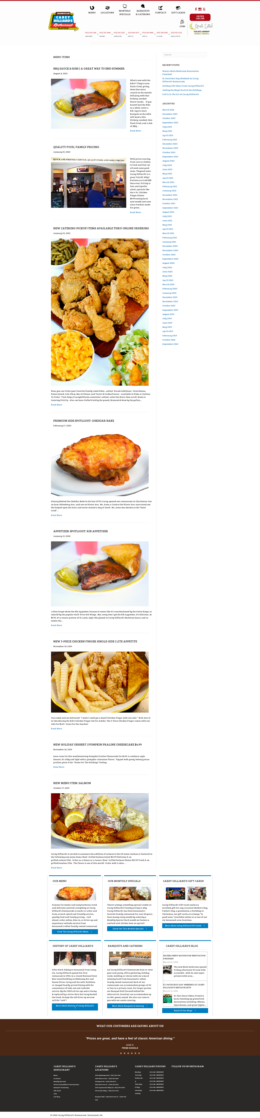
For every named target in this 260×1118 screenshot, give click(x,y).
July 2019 (167, 318)
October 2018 (168, 339)
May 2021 (167, 224)
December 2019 (169, 297)
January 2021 (169, 241)
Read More (135, 130)
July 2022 (167, 165)
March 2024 (168, 109)
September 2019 (170, 309)
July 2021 (167, 216)
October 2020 (168, 254)
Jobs (182, 26)
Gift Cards (178, 12)
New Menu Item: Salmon (72, 783)
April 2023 (167, 135)
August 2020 (168, 263)
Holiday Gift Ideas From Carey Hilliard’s (183, 85)
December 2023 (170, 113)
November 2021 (170, 199)
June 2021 (167, 220)
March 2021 (168, 233)
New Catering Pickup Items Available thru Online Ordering (101, 228)
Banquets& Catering (143, 12)
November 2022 (170, 147)
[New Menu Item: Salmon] (100, 820)
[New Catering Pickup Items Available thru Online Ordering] (100, 311)
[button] (121, 1053)
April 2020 (167, 280)
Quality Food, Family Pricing (76, 147)
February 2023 (169, 139)
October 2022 (168, 152)
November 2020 (170, 250)
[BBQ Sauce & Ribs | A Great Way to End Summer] (88, 103)
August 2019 (168, 314)
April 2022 (167, 177)
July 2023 (167, 126)
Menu (92, 12)
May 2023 (167, 130)
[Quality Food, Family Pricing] (88, 182)
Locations (107, 12)
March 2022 (168, 182)
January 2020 (169, 292)
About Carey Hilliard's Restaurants (66, 1084)
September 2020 (170, 258)
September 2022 (170, 156)
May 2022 (167, 173)
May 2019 (167, 326)
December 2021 (169, 194)
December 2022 (170, 143)
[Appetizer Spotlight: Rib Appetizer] (100, 573)
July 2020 (167, 267)
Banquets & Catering (61, 1087)
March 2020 (168, 284)
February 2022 (169, 186)
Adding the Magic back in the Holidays (182, 90)
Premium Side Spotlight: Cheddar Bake (83, 420)
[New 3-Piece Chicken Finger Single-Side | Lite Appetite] (100, 681)
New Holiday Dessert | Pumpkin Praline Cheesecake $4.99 (97, 744)
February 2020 (169, 288)
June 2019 (167, 322)
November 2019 (170, 301)
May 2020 (167, 275)
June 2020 (167, 271)
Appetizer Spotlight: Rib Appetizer (80, 531)
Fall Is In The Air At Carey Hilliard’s (180, 94)
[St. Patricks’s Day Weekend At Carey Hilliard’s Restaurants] (167, 998)
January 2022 (169, 190)
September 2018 (170, 344)
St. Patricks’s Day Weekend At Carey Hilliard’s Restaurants (180, 80)
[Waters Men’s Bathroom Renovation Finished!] (167, 969)
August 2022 (168, 160)
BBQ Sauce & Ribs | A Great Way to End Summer (89, 68)
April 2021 (167, 228)
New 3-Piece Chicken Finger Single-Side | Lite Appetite (95, 641)
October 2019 (168, 305)
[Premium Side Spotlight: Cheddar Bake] (100, 463)
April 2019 (167, 331)
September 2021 (170, 207)
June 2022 (167, 169)
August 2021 (168, 211)
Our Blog (57, 1097)
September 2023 (170, 122)
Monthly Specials (60, 1081)
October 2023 (168, 118)
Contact (160, 12)
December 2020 (170, 245)
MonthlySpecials (125, 12)
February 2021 (169, 237)
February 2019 (169, 335)
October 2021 (168, 203)
